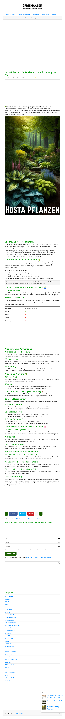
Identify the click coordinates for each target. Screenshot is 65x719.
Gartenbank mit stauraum (12, 625)
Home (6, 18)
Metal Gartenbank (9, 665)
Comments (10, 519)
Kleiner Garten (8, 654)
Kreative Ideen (8, 657)
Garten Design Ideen (24, 14)
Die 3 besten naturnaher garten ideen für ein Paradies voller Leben (55, 707)
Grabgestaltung (9, 638)
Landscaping (8, 662)
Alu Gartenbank (9, 596)
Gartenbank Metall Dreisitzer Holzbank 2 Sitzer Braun (55, 696)
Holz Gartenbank (9, 646)
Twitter (23, 514)
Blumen (54, 14)
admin (7, 78)
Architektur (7, 599)
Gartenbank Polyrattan (11, 628)
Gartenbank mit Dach (10, 623)
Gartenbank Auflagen (10, 617)
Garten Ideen (8, 609)
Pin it (31, 514)
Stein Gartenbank (9, 678)
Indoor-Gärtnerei (9, 649)
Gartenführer (45, 14)
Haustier (7, 641)
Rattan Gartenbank (10, 672)
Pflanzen (7, 667)
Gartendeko (36, 14)
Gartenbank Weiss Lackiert (54, 701)
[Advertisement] (32, 33)
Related (39, 519)
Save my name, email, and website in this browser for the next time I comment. (30, 550)
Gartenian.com (20, 713)
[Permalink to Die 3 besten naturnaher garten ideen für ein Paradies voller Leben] (44, 707)
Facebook (13, 514)
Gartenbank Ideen (11, 14)
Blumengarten (8, 604)
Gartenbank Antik (9, 615)
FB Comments (21, 519)
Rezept (6, 675)
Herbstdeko (8, 644)
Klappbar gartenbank (10, 651)
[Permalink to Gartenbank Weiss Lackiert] (44, 702)
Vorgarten (7, 680)
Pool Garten (8, 670)
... (36, 514)
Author (31, 519)
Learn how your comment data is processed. (38, 557)
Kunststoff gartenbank (11, 659)
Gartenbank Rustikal (10, 630)
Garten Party (8, 612)
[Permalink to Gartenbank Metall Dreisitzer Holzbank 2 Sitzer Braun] (44, 697)
